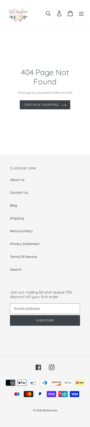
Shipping (17, 218)
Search (16, 269)
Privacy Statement (25, 244)
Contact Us (19, 193)
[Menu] (81, 13)
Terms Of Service (23, 257)
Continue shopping (41, 105)
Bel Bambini (50, 410)
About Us (17, 180)
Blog (13, 205)
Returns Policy (21, 231)
